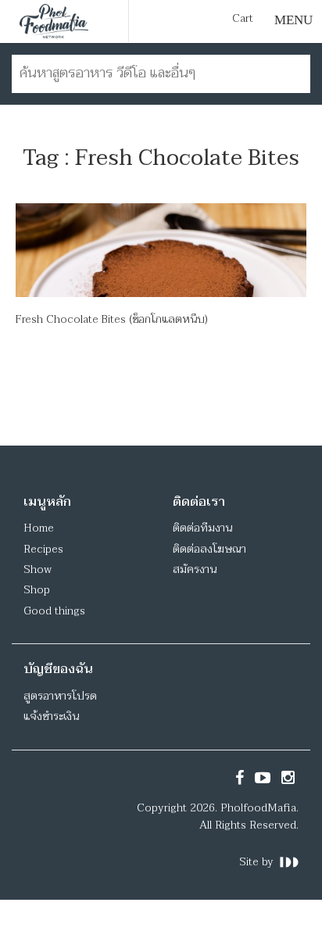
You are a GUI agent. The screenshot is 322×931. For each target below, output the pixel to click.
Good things (54, 611)
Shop (36, 590)
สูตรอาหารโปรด (60, 696)
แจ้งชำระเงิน (51, 716)
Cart (242, 18)
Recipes (43, 549)
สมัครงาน (194, 569)
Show (37, 569)
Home (38, 528)
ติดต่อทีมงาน (202, 528)
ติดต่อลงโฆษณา (209, 549)
